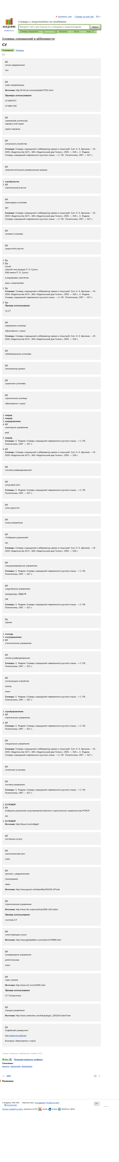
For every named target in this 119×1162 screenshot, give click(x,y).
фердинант (27, 1066)
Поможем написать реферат (28, 1059)
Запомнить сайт (65, 17)
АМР (9, 1076)
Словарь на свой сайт (84, 17)
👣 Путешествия (10, 1105)
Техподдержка (40, 1103)
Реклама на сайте (52, 1103)
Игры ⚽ (90, 32)
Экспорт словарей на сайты (12, 1109)
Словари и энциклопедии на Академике (42, 21)
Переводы (63, 32)
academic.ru (9, 31)
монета (5, 1066)
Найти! (95, 27)
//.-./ (15, 1035)
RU (97, 17)
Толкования (49, 32)
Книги (76, 32)
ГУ (95, 1076)
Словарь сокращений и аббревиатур (30, 32)
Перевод (20, 50)
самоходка (15, 1066)
